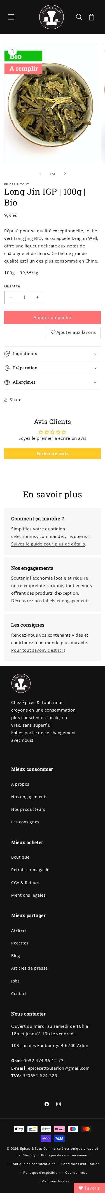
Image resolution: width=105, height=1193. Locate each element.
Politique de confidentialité (33, 1164)
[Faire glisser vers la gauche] (40, 173)
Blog (15, 955)
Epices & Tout (31, 1148)
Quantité (12, 286)
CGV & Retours (26, 882)
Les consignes (25, 822)
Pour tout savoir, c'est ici (37, 650)
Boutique (20, 857)
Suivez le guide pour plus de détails (48, 544)
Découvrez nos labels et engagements (50, 600)
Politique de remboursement (64, 1155)
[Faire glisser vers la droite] (65, 173)
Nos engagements (29, 796)
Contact (19, 993)
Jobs (15, 981)
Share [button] (16, 399)
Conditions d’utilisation (80, 1164)
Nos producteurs (28, 809)
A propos (20, 784)
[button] (11, 17)
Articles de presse (29, 968)
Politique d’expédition (41, 1172)
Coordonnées (76, 1172)
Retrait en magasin (30, 869)
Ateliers (19, 930)
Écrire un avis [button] (52, 453)
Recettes (20, 943)
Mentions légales (28, 895)
